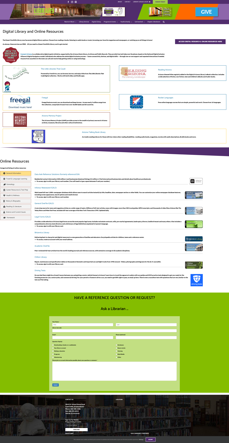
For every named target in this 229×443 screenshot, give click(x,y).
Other (119, 357)
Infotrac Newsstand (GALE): (46, 187)
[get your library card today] (113, 8)
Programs (57, 354)
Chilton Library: (41, 257)
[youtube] (76, 2)
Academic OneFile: (42, 246)
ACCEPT (150, 439)
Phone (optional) (120, 334)
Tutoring (120, 351)
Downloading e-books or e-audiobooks (65, 345)
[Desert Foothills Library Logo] (45, 5)
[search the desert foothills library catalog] (160, 8)
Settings (141, 439)
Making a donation (59, 351)
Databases (121, 345)
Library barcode (57, 328)
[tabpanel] (119, 228)
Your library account (60, 348)
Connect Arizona (26, 54)
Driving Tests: (40, 270)
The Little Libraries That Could (53, 69)
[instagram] (72, 2)
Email (54, 334)
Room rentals (121, 348)
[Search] (164, 22)
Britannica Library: (42, 232)
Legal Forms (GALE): (43, 217)
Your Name (56, 322)
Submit (55, 385)
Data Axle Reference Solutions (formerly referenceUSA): (57, 174)
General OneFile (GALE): (44, 203)
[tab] (15, 173)
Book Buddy (121, 354)
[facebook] (68, 2)
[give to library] (206, 8)
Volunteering (58, 357)
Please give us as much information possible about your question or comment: (75, 360)
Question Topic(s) (57, 341)
